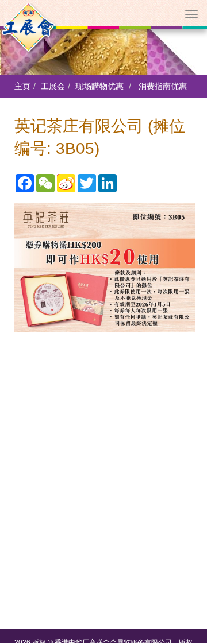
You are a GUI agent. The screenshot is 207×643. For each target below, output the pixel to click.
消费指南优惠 (163, 86)
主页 (22, 86)
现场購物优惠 (99, 86)
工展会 (53, 86)
